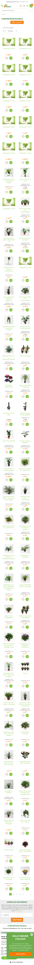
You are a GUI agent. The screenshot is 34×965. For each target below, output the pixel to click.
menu (2, 6)
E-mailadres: (5, 915)
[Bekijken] (31, 5)
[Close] (31, 934)
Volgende (30, 894)
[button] (17, 962)
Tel (24, 6)
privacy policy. (19, 910)
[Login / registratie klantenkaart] (21, 6)
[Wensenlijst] (27, 6)
